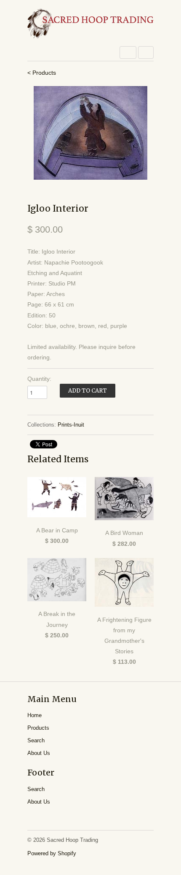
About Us (38, 753)
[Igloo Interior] (90, 133)
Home (34, 715)
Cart (146, 52)
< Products (41, 72)
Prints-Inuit (71, 425)
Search (36, 740)
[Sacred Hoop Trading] (90, 24)
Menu (128, 52)
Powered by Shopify (51, 853)
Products (38, 728)
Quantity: (39, 378)
